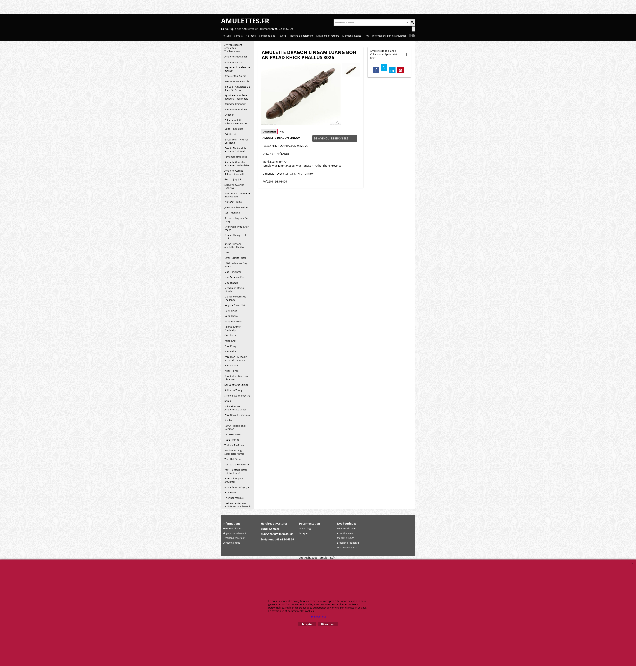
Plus (281, 131)
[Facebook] (376, 70)
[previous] (410, 35)
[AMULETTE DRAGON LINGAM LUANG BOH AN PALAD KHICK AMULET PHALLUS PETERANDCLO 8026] (301, 94)
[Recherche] (412, 23)
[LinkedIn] (392, 70)
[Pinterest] (400, 70)
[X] (384, 67)
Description (269, 131)
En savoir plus (318, 616)
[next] (413, 35)
